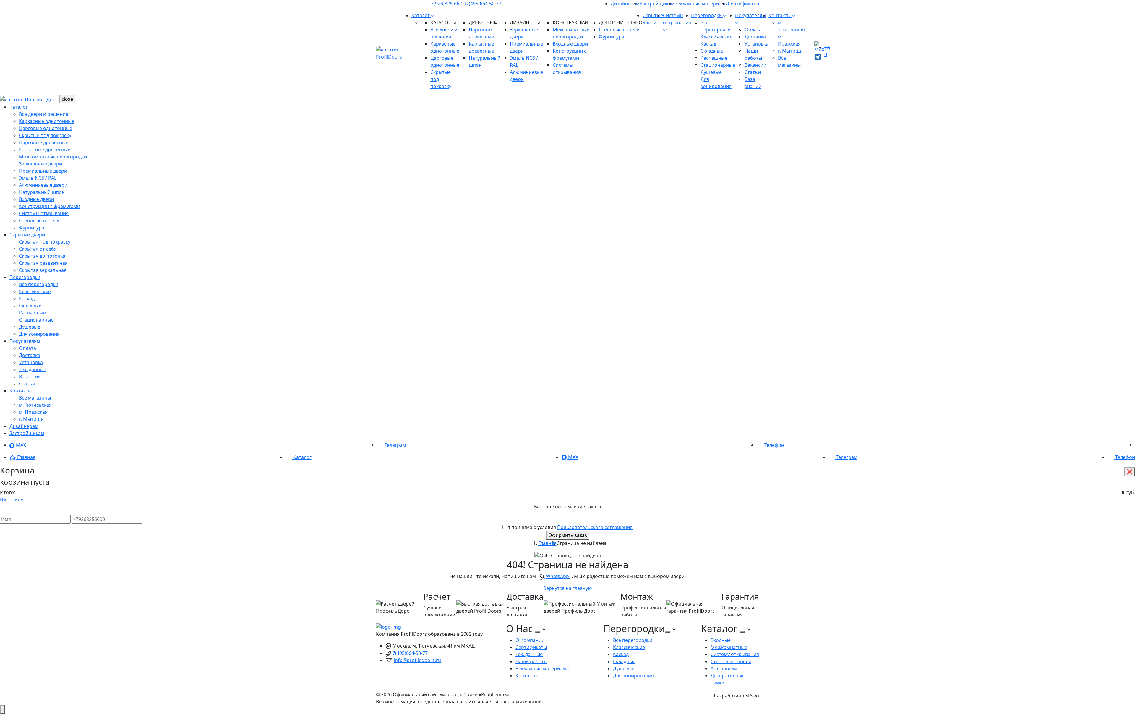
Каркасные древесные (44, 149)
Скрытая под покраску (44, 241)
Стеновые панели (619, 29)
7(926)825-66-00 (448, 3)
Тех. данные (32, 369)
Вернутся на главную (567, 588)
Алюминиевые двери (43, 185)
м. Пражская (33, 412)
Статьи (753, 72)
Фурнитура (611, 36)
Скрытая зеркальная (43, 270)
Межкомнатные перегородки (53, 156)
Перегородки (707, 15)
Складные (712, 51)
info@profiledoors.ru (417, 660)
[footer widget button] (537, 632)
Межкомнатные (729, 647)
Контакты (780, 15)
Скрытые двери (27, 234)
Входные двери (570, 43)
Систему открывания (735, 654)
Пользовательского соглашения (595, 527)
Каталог (421, 15)
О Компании (529, 640)
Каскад (708, 43)
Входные (721, 640)
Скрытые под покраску (45, 135)
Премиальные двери (43, 171)
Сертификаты (743, 3)
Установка (756, 43)
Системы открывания (677, 19)
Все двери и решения (43, 114)
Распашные (714, 58)
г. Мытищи (790, 51)
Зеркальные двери (40, 163)
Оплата (753, 29)
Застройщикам (657, 3)
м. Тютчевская (35, 405)
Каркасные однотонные (46, 121)
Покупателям (24, 341)
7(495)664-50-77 (483, 3)
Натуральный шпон (42, 192)
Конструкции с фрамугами (49, 206)
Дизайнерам (625, 3)
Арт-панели (724, 668)
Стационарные (718, 65)
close (67, 99)
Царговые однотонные (45, 128)
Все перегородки (38, 284)
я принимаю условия (570, 527)
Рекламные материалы (701, 3)
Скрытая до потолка (42, 256)
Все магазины (35, 398)
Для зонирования (39, 334)
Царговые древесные (43, 142)
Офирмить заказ (567, 535)
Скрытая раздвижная (43, 263)
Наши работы (531, 661)
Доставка (755, 36)
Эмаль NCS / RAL (37, 178)
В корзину (11, 499)
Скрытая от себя (38, 249)
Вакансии (755, 65)
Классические (716, 36)
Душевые (711, 72)
